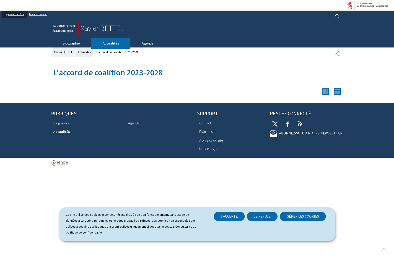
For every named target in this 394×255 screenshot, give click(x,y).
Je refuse (262, 216)
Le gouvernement (38, 14)
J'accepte (229, 216)
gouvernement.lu (15, 14)
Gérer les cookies (303, 216)
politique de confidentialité (84, 232)
